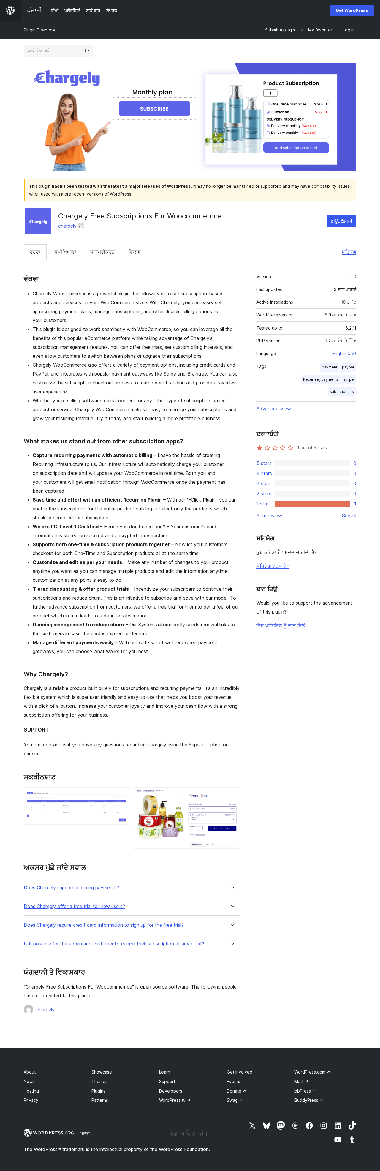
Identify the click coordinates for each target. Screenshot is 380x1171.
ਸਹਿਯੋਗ (349, 252)
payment (329, 367)
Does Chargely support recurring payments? (71, 888)
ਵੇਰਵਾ (35, 252)
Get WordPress (352, 10)
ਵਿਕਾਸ (135, 252)
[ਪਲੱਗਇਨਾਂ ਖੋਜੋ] (87, 51)
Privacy (31, 1100)
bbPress (305, 1090)
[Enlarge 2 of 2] (232, 795)
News (29, 1081)
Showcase (101, 1071)
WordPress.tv (175, 1100)
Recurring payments (321, 379)
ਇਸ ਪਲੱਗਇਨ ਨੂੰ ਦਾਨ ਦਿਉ (280, 625)
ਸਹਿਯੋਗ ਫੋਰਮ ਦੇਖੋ (272, 566)
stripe (348, 379)
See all (349, 515)
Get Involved (239, 1071)
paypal (348, 367)
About (30, 1071)
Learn (164, 1071)
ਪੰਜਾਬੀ (85, 1133)
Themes (99, 1081)
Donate (236, 1090)
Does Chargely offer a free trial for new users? (74, 906)
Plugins (98, 1090)
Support (167, 1081)
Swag (235, 1100)
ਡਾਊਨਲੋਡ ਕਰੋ (341, 220)
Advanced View (273, 409)
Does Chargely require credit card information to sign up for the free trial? (104, 925)
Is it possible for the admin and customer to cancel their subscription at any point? (114, 944)
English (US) (344, 353)
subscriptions (342, 391)
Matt (301, 1081)
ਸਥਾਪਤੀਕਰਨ (102, 252)
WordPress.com (312, 1071)
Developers (170, 1090)
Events (233, 1081)
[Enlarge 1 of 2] (121, 795)
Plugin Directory (39, 29)
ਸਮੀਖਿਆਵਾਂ (65, 252)
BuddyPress (308, 1100)
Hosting (31, 1090)
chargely (67, 226)
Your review (269, 515)
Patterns (99, 1100)
